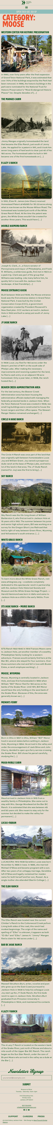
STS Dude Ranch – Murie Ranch (18, 606)
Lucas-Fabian (8, 822)
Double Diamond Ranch (14, 225)
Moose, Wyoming (10, 673)
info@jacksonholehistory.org (26, 1107)
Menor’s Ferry (9, 702)
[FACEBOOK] (24, 1110)
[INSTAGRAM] (26, 1110)
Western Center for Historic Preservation (25, 32)
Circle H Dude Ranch (12, 419)
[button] (26, 7)
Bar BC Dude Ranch (11, 944)
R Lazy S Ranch (9, 162)
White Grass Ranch (12, 539)
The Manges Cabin (11, 99)
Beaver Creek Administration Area (20, 387)
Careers (28, 1116)
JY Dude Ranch (9, 322)
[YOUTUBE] (29, 1110)
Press (41, 1116)
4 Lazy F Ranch (9, 1011)
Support (13, 1116)
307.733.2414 (26, 1105)
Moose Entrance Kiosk (14, 290)
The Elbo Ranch (9, 886)
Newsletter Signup (26, 1071)
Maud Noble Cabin (11, 762)
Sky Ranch (7, 476)
